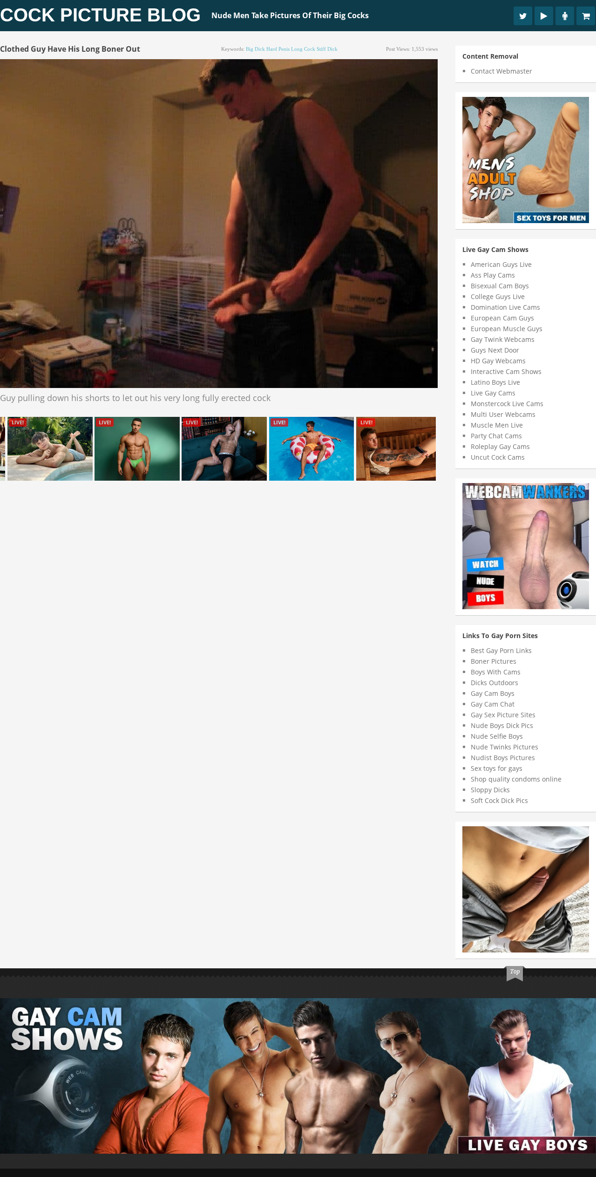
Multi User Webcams (503, 414)
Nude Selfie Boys (497, 736)
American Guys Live (501, 264)
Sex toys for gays (496, 768)
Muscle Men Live (497, 425)
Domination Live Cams (505, 307)
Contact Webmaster (501, 71)
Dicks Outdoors (494, 682)
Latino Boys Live (495, 382)
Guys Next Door (495, 350)
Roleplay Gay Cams (500, 446)
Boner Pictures (493, 661)
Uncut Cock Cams (498, 457)
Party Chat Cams (496, 435)
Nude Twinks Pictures (504, 746)
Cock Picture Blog (100, 15)
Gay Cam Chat (493, 704)
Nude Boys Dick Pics (502, 725)
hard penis (278, 49)
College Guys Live (498, 296)
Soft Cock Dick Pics (499, 800)
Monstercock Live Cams (507, 403)
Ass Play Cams (493, 275)
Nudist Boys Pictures (503, 757)
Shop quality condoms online (516, 779)
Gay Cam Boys (493, 693)
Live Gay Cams (493, 392)
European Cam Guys (502, 317)
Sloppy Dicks (490, 789)
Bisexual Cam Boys (500, 285)
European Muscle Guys (506, 328)
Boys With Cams (496, 671)
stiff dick (327, 49)
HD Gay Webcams (498, 360)
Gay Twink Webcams (503, 339)
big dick (255, 49)
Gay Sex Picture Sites (503, 714)
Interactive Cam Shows (506, 371)
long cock (303, 49)
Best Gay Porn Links (501, 650)
